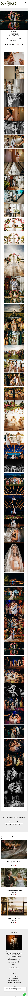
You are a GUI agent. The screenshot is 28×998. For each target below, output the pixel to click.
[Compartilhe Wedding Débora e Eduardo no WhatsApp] (12, 821)
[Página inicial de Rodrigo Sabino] (8, 4)
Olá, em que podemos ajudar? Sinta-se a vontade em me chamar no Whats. (13, 989)
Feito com (14, 996)
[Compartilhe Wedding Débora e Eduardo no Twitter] (15, 821)
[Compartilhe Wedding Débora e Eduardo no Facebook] (9, 821)
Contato (14, 991)
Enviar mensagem (15, 978)
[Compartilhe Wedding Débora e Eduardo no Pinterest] (18, 821)
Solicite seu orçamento (14, 824)
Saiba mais (14, 967)
